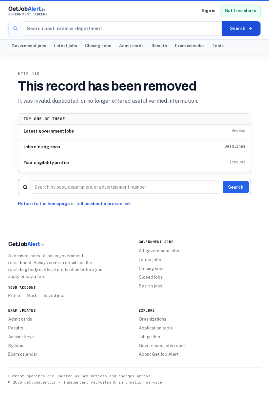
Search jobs (150, 286)
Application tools (156, 328)
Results (159, 45)
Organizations (152, 319)
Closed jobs (151, 277)
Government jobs (28, 45)
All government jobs (159, 250)
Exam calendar (189, 45)
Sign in (208, 10)
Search (235, 187)
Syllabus (17, 345)
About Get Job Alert (158, 354)
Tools (218, 45)
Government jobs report (163, 345)
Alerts (32, 295)
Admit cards (131, 45)
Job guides (149, 336)
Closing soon (98, 45)
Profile (15, 295)
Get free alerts (240, 10)
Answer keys (21, 336)
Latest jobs (65, 45)
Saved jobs (54, 295)
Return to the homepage (44, 203)
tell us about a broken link (103, 203)
